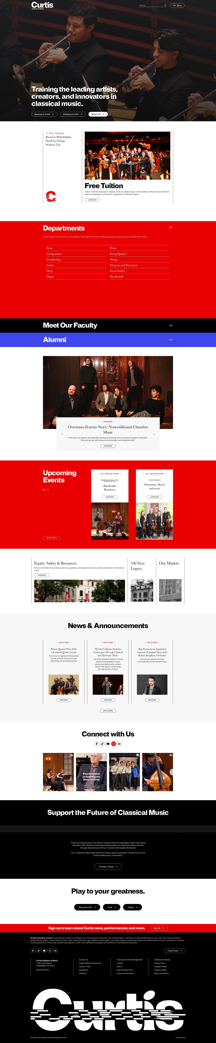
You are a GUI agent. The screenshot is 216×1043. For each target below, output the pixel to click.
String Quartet (118, 253)
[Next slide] (169, 404)
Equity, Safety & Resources (90, 963)
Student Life (53, 144)
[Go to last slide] (46, 404)
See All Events (51, 538)
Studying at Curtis (71, 114)
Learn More (92, 200)
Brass (49, 248)
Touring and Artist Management (129, 959)
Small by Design (55, 140)
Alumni (54, 339)
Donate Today (106, 866)
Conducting (53, 259)
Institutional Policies (162, 959)
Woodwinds (116, 276)
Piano (113, 248)
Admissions (83, 970)
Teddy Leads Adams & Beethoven (108, 432)
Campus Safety (160, 970)
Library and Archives (125, 973)
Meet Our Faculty (70, 325)
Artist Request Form (125, 970)
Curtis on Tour (85, 966)
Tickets (108, 446)
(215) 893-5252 (42, 970)
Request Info (85, 907)
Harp (50, 271)
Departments (63, 228)
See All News (108, 711)
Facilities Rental (160, 966)
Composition (54, 253)
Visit (110, 907)
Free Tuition (56, 133)
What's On (96, 114)
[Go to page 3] (48, 489)
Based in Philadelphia (58, 136)
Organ (50, 276)
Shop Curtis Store (161, 973)
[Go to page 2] (46, 489)
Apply (131, 907)
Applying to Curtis (42, 114)
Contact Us (83, 959)
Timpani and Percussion (124, 265)
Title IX (119, 966)
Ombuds (82, 973)
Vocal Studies (117, 271)
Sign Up (157, 928)
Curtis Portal (172, 950)
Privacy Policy (160, 963)
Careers (120, 963)
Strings (114, 259)
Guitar (50, 265)
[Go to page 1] (43, 489)
